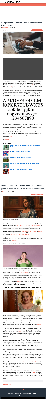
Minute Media (21, 397)
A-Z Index (9, 395)
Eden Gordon (5, 191)
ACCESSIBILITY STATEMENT (27, 393)
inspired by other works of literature (29, 231)
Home (4, 177)
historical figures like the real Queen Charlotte (29, 361)
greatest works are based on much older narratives (21, 234)
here (11, 136)
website (31, 84)
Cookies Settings (17, 395)
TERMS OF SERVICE (18, 393)
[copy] (10, 30)
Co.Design (10, 86)
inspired (17, 271)
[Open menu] (3, 1)
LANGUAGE (9, 177)
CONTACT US (17, 392)
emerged (19, 281)
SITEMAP (34, 393)
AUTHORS (9, 384)
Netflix (33, 372)
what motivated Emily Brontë (22, 225)
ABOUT (9, 392)
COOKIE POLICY (10, 393)
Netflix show (13, 240)
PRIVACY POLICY (35, 392)
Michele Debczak (6, 27)
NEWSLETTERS (25, 392)
